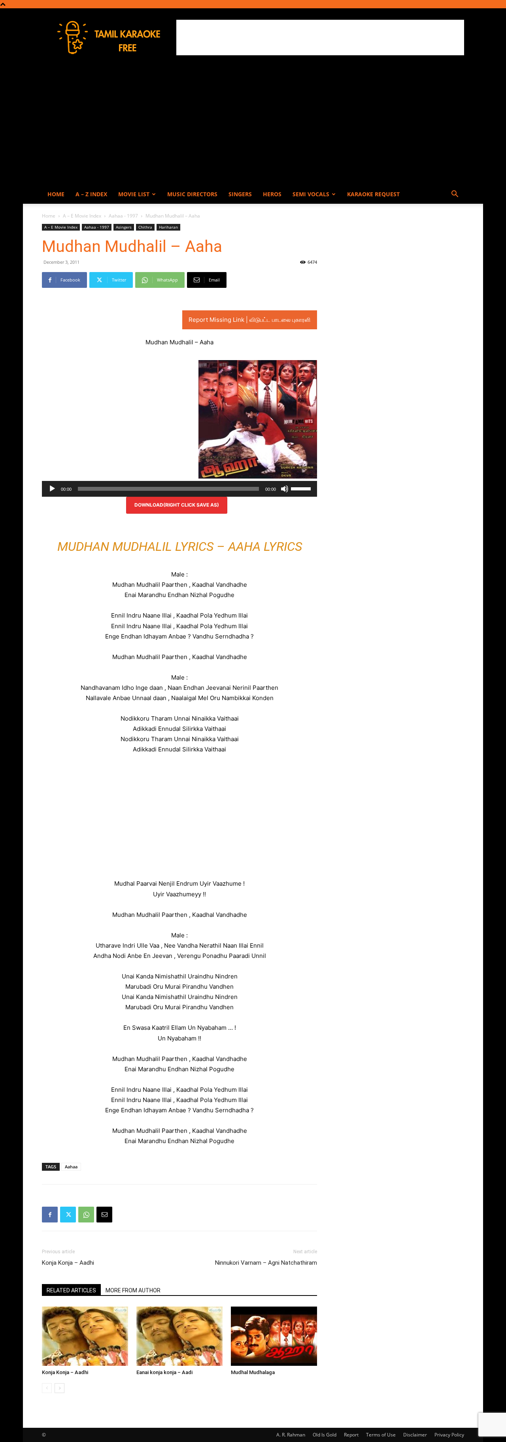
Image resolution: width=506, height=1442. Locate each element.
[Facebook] (50, 1214)
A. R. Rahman (290, 1434)
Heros (272, 194)
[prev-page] (47, 1388)
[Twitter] (68, 1214)
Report (351, 1434)
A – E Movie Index (82, 215)
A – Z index (91, 194)
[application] (179, 489)
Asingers (124, 227)
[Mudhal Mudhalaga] (274, 1336)
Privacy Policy (449, 1434)
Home (55, 194)
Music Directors (192, 194)
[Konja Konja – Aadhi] (85, 1336)
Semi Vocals (311, 194)
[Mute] (285, 489)
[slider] (302, 488)
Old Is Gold (324, 1434)
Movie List (133, 194)
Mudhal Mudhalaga (253, 1372)
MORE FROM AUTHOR (133, 1290)
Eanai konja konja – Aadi (164, 1372)
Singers (240, 194)
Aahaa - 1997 (123, 215)
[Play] (52, 489)
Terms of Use (381, 1434)
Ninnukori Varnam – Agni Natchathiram (266, 1262)
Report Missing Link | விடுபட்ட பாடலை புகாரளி (250, 319)
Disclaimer (415, 1434)
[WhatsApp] (86, 1214)
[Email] (104, 1214)
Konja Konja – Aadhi (68, 1262)
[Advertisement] (320, 37)
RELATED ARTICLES (71, 1290)
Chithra (145, 227)
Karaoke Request (373, 194)
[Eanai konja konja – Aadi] (179, 1336)
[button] (454, 195)
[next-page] (59, 1388)
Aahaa (71, 1167)
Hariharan (168, 227)
